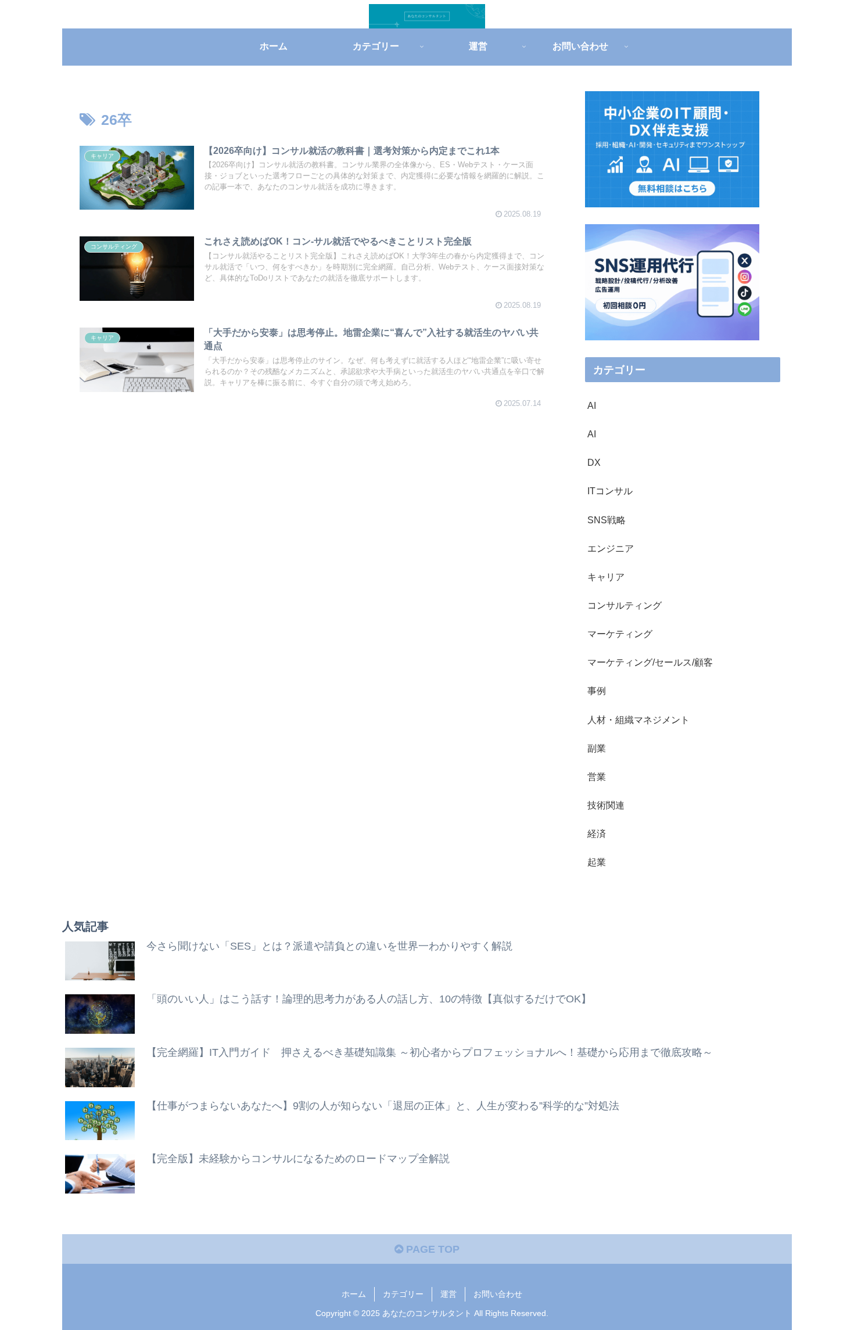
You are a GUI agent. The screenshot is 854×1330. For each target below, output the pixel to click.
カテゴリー (403, 1294)
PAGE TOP (431, 1249)
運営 (448, 1294)
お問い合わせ (497, 1294)
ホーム (354, 1294)
